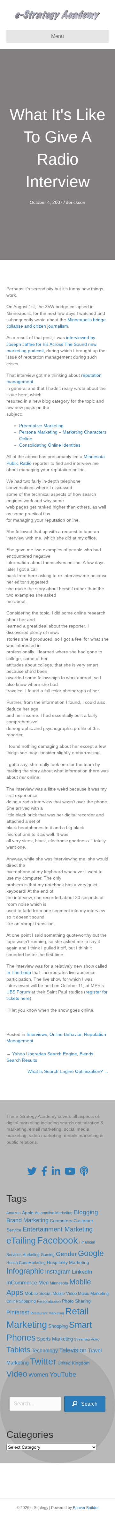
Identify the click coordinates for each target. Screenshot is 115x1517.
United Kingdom (73, 1363)
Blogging (86, 1212)
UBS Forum (18, 991)
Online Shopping (21, 1301)
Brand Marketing (27, 1220)
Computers (61, 1220)
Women (38, 1375)
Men (43, 1283)
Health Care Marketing (26, 1262)
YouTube (63, 1374)
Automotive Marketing (54, 1213)
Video (16, 1374)
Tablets (18, 1349)
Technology (45, 1350)
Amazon (13, 1213)
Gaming (48, 1255)
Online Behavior (65, 1034)
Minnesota (59, 1283)
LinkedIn (82, 1271)
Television (73, 1350)
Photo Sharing (76, 1301)
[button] (84, 1404)
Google (91, 1253)
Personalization (49, 1301)
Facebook (57, 1240)
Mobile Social (38, 1293)
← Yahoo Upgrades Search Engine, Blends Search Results (49, 1057)
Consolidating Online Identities (49, 445)
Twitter (43, 1361)
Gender (66, 1254)
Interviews (37, 1034)
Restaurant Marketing (47, 1313)
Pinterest (17, 1312)
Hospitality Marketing (68, 1262)
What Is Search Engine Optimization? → (68, 1071)
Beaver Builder (86, 1508)
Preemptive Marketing (41, 425)
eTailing (21, 1241)
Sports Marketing (55, 1339)
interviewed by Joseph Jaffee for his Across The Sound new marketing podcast (51, 344)
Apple (28, 1212)
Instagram (58, 1271)
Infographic (25, 1271)
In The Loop (18, 972)
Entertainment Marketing (58, 1229)
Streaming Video (86, 1339)
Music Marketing (93, 1293)
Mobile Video (65, 1293)
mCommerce (21, 1283)
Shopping (58, 1326)
